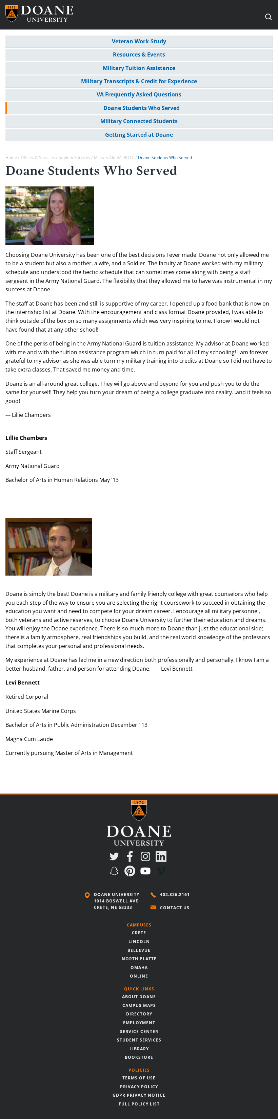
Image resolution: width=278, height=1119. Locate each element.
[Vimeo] (162, 874)
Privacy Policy (139, 1087)
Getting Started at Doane (139, 134)
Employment (139, 1023)
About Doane (139, 997)
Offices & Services (38, 157)
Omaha (139, 967)
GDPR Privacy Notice (139, 1095)
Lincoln (139, 941)
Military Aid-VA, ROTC (114, 157)
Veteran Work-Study (139, 41)
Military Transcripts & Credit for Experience (139, 81)
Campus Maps (139, 1005)
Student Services (74, 157)
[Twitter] (115, 860)
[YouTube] (147, 874)
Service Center (139, 1031)
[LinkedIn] (162, 860)
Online (139, 976)
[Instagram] (147, 860)
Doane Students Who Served (141, 108)
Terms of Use (139, 1078)
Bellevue (139, 950)
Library (139, 1049)
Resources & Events (139, 54)
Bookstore (139, 1057)
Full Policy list (139, 1104)
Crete (139, 933)
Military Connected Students (139, 121)
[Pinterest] (131, 874)
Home (11, 157)
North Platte (139, 959)
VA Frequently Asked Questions (139, 94)
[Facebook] (131, 860)
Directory (139, 1014)
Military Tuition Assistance (139, 68)
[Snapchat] (115, 874)
